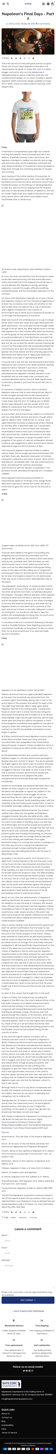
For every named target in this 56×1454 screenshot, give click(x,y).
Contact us (7, 1417)
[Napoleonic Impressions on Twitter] (24, 1371)
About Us (6, 1413)
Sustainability (8, 1425)
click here (20, 1207)
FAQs (4, 1429)
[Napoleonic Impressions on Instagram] (32, 1371)
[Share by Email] (29, 58)
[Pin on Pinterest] (20, 58)
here (11, 86)
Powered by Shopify (44, 1443)
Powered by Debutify (28, 1445)
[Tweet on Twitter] (16, 58)
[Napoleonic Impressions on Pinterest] (29, 1371)
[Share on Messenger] (33, 58)
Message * (6, 1260)
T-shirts (9, 83)
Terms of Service (9, 1432)
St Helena (33, 1217)
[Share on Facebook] (11, 58)
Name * (5, 1235)
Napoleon (22, 1217)
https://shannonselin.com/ (14, 1125)
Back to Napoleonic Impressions (28, 1311)
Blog (3, 1421)
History (13, 1217)
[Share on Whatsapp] (24, 58)
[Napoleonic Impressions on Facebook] (27, 1371)
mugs (48, 81)
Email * (5, 1247)
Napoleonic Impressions (27, 1443)
